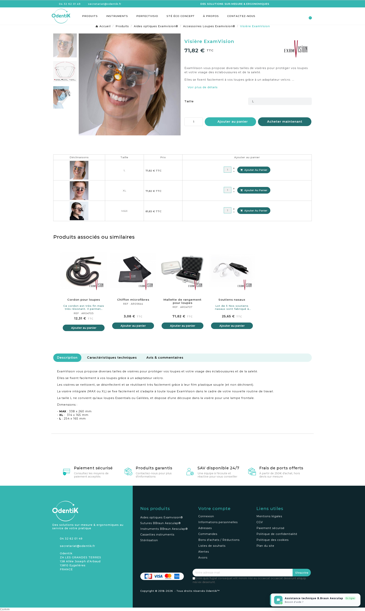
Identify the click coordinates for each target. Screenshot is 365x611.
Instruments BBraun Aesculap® (164, 529)
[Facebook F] (62, 579)
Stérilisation (149, 540)
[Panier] (308, 16)
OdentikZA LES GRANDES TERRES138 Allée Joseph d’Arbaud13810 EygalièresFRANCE (80, 561)
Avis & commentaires (164, 357)
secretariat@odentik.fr (77, 546)
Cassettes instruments (157, 534)
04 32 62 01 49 (71, 538)
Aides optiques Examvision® (161, 517)
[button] (288, 16)
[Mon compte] (295, 16)
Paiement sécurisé (93, 468)
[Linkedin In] (68, 579)
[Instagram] (55, 579)
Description (67, 357)
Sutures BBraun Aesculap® (160, 523)
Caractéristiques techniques (112, 357)
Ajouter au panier (253, 169)
